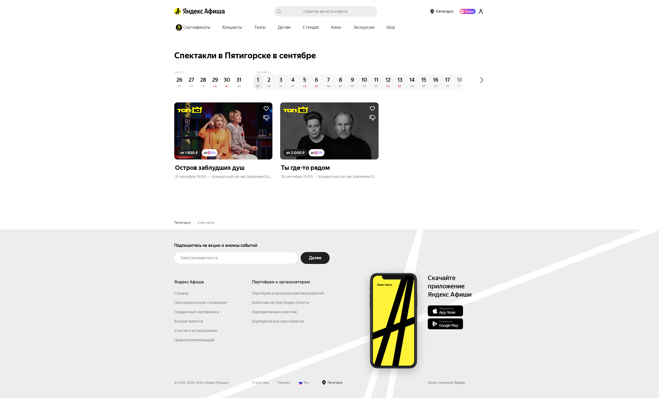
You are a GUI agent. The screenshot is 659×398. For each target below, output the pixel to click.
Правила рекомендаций (194, 340)
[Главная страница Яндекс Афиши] (177, 11)
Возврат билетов (188, 321)
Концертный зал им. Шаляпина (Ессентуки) (248, 176)
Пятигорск (182, 223)
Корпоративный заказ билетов (278, 321)
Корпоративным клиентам (274, 312)
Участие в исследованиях (195, 331)
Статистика (260, 383)
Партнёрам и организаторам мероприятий (288, 293)
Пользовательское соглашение (200, 303)
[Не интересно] (266, 118)
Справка (181, 293)
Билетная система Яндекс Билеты (280, 303)
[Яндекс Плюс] (468, 11)
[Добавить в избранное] (266, 109)
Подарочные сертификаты (196, 312)
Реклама (284, 383)
